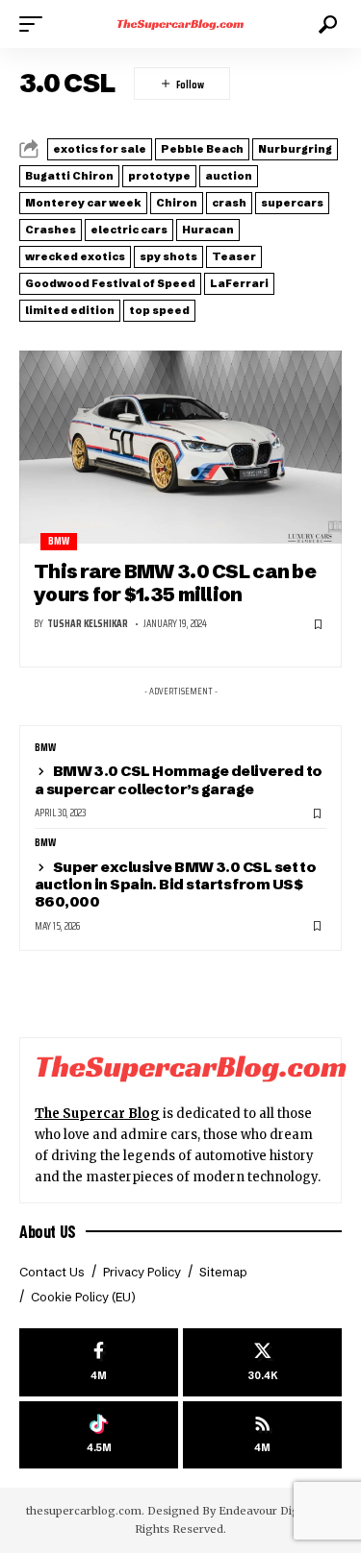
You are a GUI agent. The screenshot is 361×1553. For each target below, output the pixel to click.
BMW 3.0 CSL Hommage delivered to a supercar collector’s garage (178, 779)
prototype (159, 175)
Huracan (208, 229)
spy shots (168, 256)
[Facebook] (98, 1362)
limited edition (70, 310)
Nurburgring (295, 149)
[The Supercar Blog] (180, 24)
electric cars (129, 229)
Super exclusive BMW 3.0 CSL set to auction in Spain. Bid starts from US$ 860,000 (175, 884)
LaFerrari (239, 283)
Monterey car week (83, 202)
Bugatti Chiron (69, 175)
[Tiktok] (98, 1435)
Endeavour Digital (267, 1510)
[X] (262, 1362)
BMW (59, 541)
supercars (292, 202)
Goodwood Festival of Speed (110, 283)
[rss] (262, 1435)
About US (47, 1231)
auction (228, 175)
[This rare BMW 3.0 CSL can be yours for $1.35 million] (180, 447)
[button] (35, 24)
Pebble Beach (202, 149)
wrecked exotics (75, 256)
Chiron (176, 202)
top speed (159, 310)
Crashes (50, 229)
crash (229, 202)
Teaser (234, 256)
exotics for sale (99, 149)
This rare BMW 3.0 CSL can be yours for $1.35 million (175, 582)
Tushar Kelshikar (87, 624)
